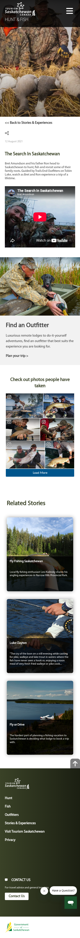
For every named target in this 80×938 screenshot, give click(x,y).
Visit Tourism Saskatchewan (25, 832)
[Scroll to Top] (75, 764)
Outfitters (12, 815)
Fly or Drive (17, 724)
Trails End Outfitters (47, 171)
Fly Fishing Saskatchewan (26, 561)
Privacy (10, 840)
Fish (8, 806)
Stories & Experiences (20, 823)
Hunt (8, 798)
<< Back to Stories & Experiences (28, 123)
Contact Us (17, 896)
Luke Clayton (18, 643)
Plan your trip (15, 356)
